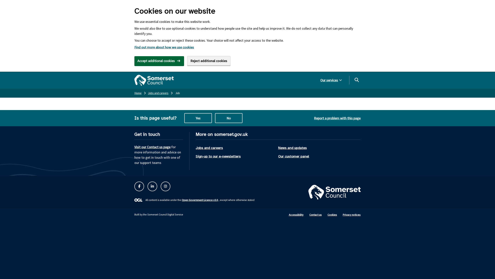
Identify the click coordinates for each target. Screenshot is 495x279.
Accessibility (296, 214)
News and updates (292, 148)
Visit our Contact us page (152, 147)
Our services (329, 80)
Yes (198, 118)
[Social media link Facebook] (139, 186)
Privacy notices (352, 214)
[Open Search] (356, 80)
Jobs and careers (209, 148)
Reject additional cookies (208, 61)
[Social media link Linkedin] (152, 186)
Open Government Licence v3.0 (200, 200)
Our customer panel (293, 156)
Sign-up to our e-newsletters (218, 156)
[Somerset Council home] (154, 80)
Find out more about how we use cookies (164, 47)
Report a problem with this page (337, 118)
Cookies (332, 214)
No (229, 118)
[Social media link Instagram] (165, 186)
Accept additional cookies (156, 61)
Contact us (315, 214)
